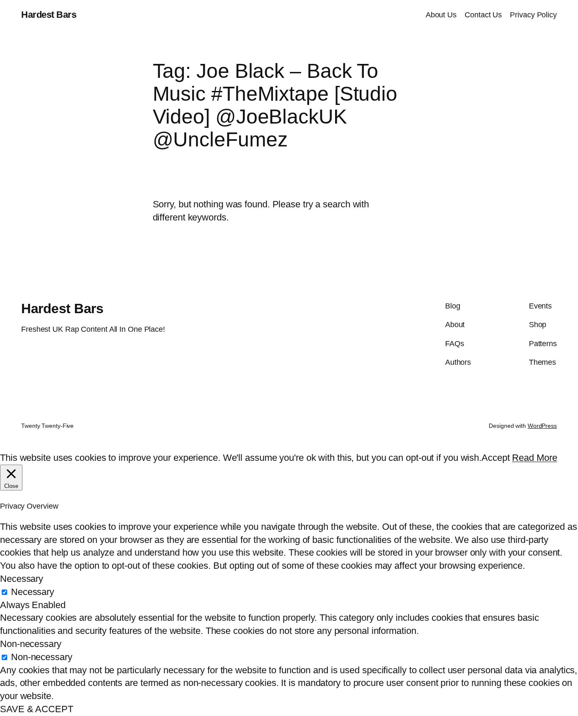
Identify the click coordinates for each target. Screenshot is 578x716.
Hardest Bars (48, 14)
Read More (534, 457)
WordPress (542, 425)
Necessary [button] (21, 578)
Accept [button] (495, 457)
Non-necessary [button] (30, 644)
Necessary (32, 592)
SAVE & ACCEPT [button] (36, 709)
